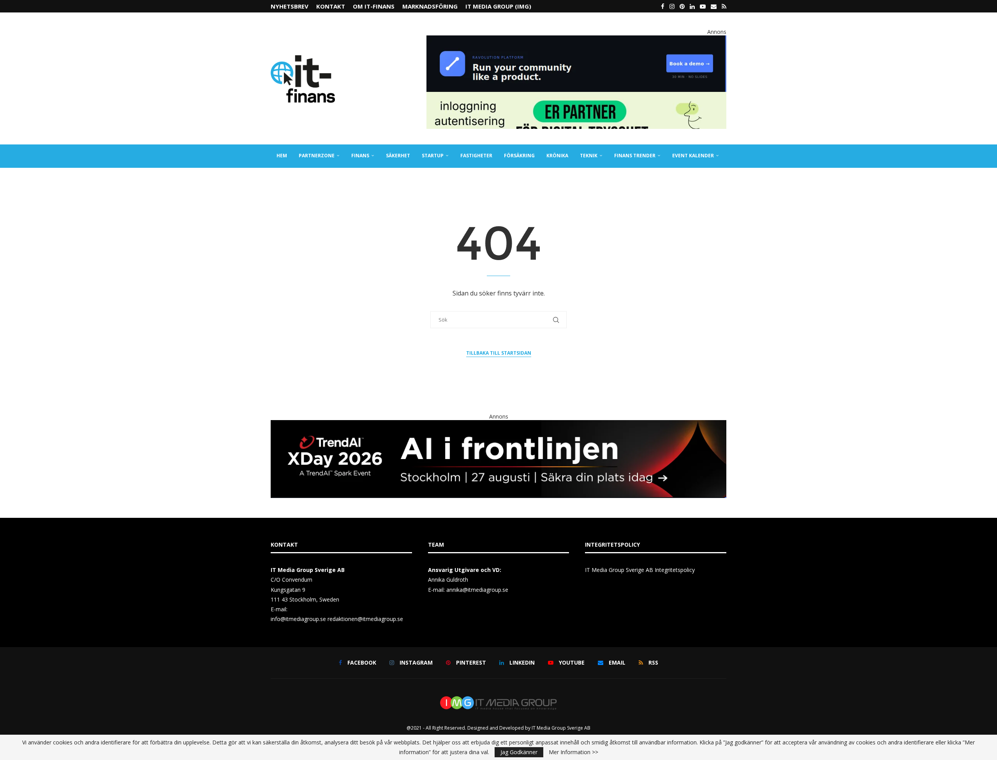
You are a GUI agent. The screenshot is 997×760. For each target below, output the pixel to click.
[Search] (722, 179)
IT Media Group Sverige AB (561, 728)
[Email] (714, 6)
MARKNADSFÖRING (430, 6)
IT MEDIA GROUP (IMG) (498, 6)
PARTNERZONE (317, 155)
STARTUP (433, 155)
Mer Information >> (573, 752)
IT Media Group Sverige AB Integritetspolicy (640, 570)
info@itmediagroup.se (298, 619)
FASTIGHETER (476, 155)
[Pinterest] (682, 6)
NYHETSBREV (289, 6)
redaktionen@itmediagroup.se (365, 619)
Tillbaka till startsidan (498, 353)
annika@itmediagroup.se (477, 589)
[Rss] (724, 6)
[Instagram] (672, 6)
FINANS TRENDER (634, 155)
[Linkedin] (692, 6)
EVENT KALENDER (693, 155)
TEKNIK (588, 155)
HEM (282, 155)
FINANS (360, 155)
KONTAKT (330, 6)
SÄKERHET (398, 155)
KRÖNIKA (557, 155)
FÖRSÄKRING (519, 155)
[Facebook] (662, 6)
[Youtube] (703, 6)
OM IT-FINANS (374, 6)
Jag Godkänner (518, 752)
